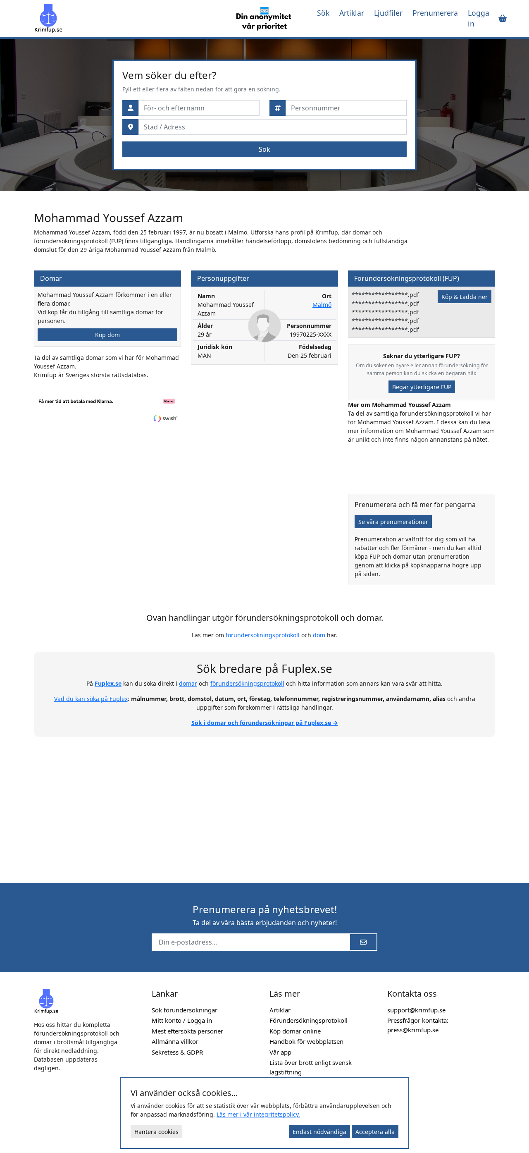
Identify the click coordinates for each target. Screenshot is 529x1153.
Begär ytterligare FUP (421, 387)
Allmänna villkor (175, 1041)
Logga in (478, 18)
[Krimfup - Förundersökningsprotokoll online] (130, 18)
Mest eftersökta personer (187, 1031)
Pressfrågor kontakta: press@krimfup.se (417, 1025)
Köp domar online (295, 1031)
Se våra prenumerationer (393, 522)
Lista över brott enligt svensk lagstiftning (310, 1067)
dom (319, 635)
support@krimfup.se (416, 1010)
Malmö (321, 305)
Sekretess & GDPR (177, 1052)
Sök (323, 13)
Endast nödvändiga (319, 1132)
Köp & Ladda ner (464, 297)
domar (188, 683)
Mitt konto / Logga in (182, 1020)
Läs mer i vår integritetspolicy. (258, 1114)
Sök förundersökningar (184, 1010)
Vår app (280, 1052)
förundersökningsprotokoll (263, 635)
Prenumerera (435, 13)
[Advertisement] (264, 805)
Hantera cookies (156, 1132)
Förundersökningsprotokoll (308, 1020)
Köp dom (107, 335)
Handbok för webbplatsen (306, 1041)
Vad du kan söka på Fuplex (91, 699)
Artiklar (351, 13)
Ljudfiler (388, 13)
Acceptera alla (375, 1132)
